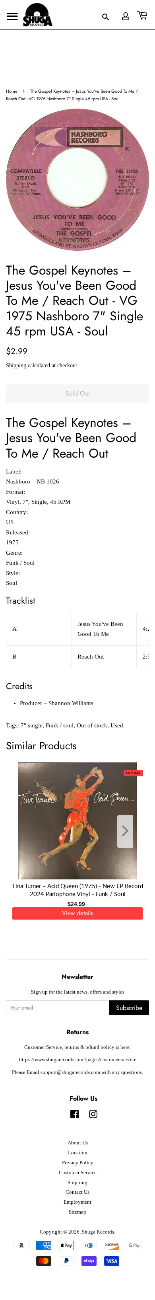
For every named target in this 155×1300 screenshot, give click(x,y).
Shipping (16, 365)
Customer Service (78, 1172)
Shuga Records (98, 1232)
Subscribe (129, 1007)
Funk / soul (60, 725)
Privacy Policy (77, 1163)
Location (77, 1153)
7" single (32, 725)
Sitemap (77, 1212)
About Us (78, 1143)
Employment (77, 1202)
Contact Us (77, 1192)
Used (116, 725)
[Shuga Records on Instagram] (93, 1116)
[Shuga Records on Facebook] (74, 1116)
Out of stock (92, 725)
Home (11, 91)
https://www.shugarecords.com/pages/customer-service (77, 1059)
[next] (130, 831)
